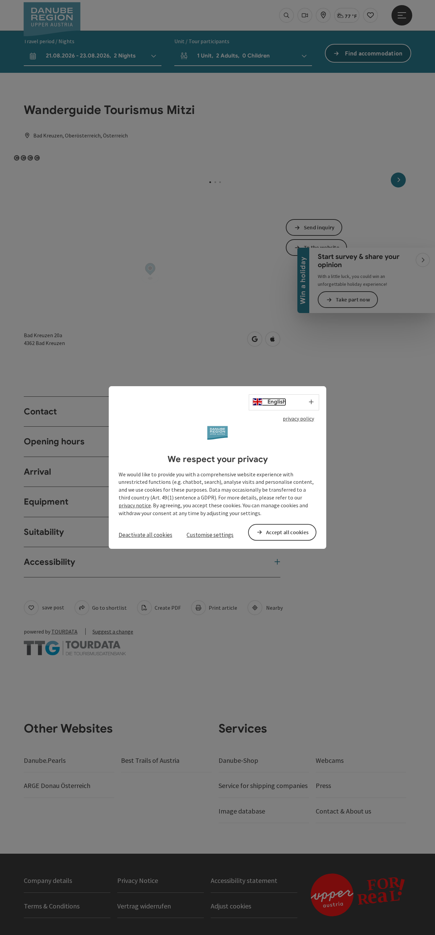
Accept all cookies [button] (287, 532)
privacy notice (135, 505)
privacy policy (298, 418)
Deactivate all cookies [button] (145, 535)
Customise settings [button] (210, 535)
